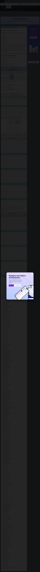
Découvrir (11, 285)
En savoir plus (17, 285)
